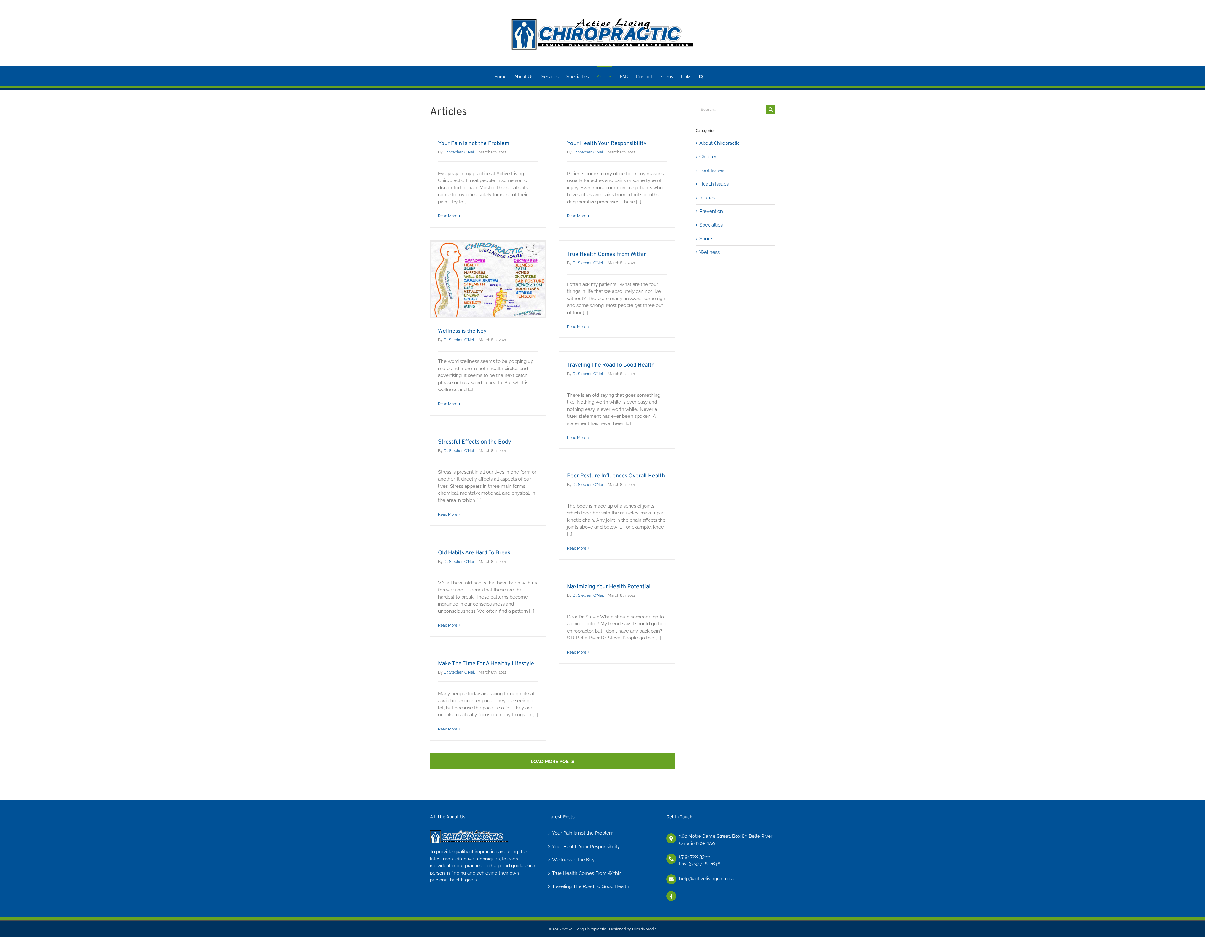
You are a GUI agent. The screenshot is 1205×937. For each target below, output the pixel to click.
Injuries (707, 198)
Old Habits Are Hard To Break (474, 553)
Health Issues (714, 184)
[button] (701, 76)
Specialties (711, 225)
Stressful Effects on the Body (474, 442)
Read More (447, 216)
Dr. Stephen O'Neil (459, 152)
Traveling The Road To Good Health (611, 365)
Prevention (711, 211)
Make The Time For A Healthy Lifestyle (486, 663)
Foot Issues (711, 170)
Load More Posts (552, 761)
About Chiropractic (719, 143)
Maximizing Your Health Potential (609, 586)
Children (708, 156)
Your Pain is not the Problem (473, 143)
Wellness (709, 252)
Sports (706, 238)
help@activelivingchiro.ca (706, 878)
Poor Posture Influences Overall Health (616, 476)
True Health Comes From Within (607, 254)
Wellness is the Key (462, 331)
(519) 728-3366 (694, 856)
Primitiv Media (644, 929)
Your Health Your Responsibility (607, 143)
